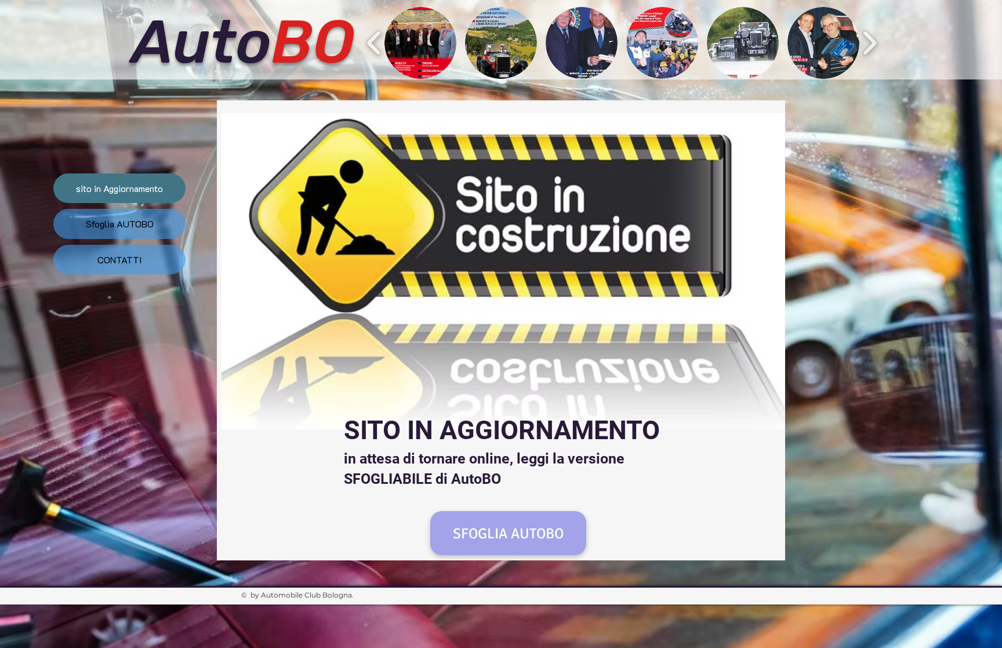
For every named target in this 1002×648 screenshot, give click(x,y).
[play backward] (374, 42)
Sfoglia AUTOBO (120, 224)
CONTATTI (119, 260)
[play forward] (869, 42)
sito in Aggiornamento (119, 188)
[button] (420, 43)
